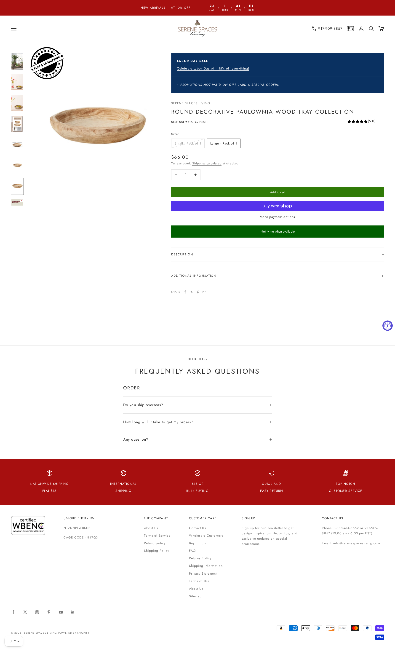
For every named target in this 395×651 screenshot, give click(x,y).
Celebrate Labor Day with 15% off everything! (213, 68)
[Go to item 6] (17, 165)
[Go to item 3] (17, 103)
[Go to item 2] (17, 82)
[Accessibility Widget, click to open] (387, 325)
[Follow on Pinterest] (49, 612)
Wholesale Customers (206, 535)
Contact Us (197, 528)
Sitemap (195, 596)
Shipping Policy (156, 550)
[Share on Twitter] (191, 292)
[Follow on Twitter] (25, 612)
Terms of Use (199, 581)
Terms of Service (157, 535)
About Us (151, 528)
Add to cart (277, 192)
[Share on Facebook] (185, 292)
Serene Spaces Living (190, 103)
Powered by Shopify (74, 633)
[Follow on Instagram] (37, 612)
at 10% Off (181, 7)
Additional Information (193, 275)
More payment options (277, 216)
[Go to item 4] (17, 123)
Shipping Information (206, 565)
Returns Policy (200, 558)
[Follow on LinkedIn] (72, 612)
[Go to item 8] (17, 202)
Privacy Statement (203, 573)
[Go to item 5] (17, 144)
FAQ (192, 550)
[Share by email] (204, 292)
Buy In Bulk (197, 543)
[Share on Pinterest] (198, 292)
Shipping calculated (206, 163)
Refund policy (155, 543)
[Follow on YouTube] (61, 612)
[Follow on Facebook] (13, 612)
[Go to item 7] (17, 186)
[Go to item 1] (17, 61)
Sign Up (248, 518)
